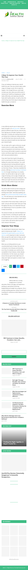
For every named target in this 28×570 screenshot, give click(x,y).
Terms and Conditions (14, 3)
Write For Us (20, 1)
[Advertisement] (14, 57)
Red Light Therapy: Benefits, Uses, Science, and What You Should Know (19, 382)
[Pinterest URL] (5, 530)
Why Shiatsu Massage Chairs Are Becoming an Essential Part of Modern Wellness (13, 417)
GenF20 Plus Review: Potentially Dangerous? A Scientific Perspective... (13, 475)
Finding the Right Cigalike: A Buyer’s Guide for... (13, 443)
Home (5, 1)
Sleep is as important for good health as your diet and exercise (13, 233)
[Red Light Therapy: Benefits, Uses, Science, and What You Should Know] (6, 382)
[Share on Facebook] (14, 266)
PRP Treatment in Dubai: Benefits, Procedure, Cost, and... (14, 339)
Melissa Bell (10, 79)
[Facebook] (8, 7)
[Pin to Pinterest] (21, 266)
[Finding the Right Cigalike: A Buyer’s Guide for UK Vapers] (14, 438)
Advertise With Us (12, 1)
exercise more (16, 128)
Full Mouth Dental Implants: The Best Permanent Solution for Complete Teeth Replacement (19, 406)
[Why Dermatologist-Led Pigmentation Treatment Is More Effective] (6, 394)
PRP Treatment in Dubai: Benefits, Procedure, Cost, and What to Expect (18, 371)
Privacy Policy (4, 3)
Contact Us (14, 4)
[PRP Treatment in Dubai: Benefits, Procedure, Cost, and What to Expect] (14, 328)
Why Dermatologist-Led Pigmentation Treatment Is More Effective (19, 394)
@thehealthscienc (14, 559)
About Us (24, 3)
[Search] (26, 35)
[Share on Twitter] (18, 266)
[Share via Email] (3, 270)
